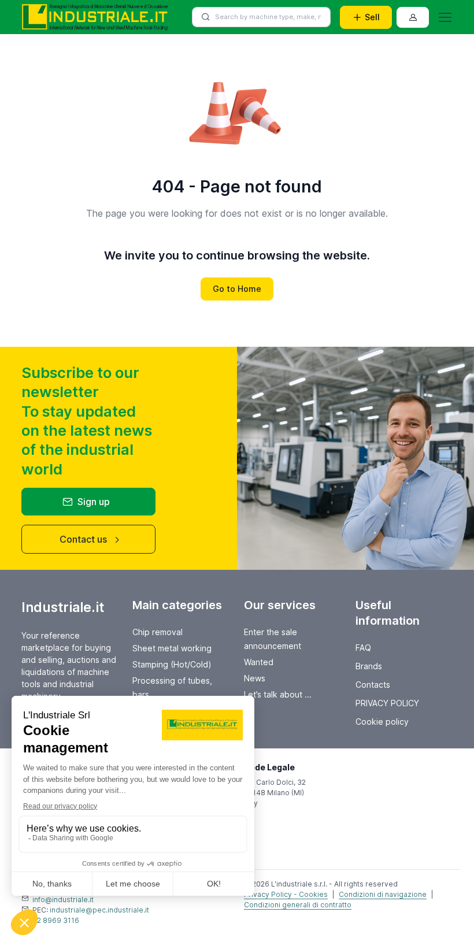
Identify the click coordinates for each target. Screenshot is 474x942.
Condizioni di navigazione (383, 894)
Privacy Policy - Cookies (286, 894)
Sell (372, 17)
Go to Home (237, 289)
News (254, 678)
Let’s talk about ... (278, 694)
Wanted (258, 662)
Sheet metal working (172, 648)
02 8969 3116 (55, 920)
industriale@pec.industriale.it (99, 910)
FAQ (363, 647)
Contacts (373, 684)
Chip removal (157, 632)
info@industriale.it (63, 899)
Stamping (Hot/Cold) (172, 664)
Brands (369, 666)
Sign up (93, 501)
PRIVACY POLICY (387, 703)
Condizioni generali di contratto (297, 904)
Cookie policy (382, 721)
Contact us (83, 539)
